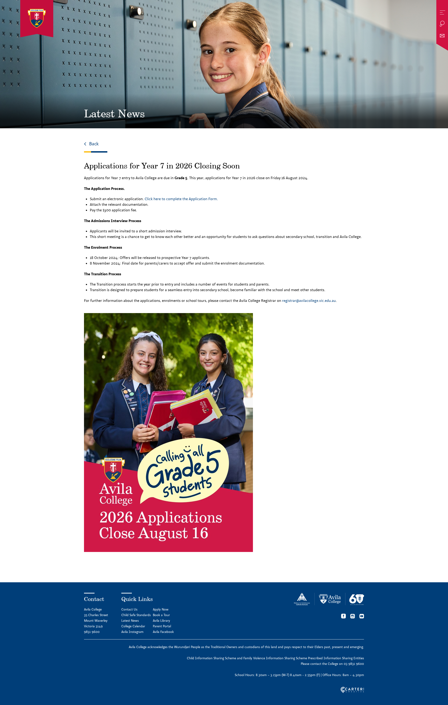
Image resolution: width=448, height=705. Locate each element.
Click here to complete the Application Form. (181, 198)
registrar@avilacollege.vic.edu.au (309, 300)
